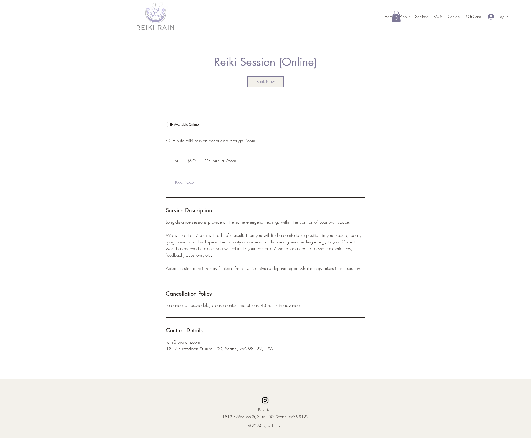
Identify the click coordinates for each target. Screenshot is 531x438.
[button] (396, 16)
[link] (265, 81)
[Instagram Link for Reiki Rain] (265, 400)
